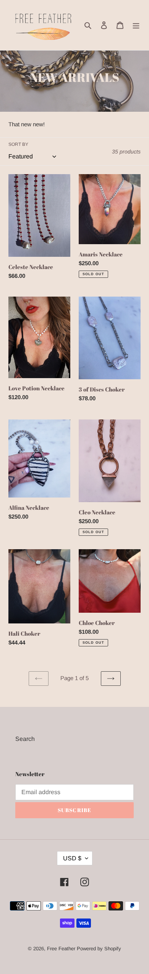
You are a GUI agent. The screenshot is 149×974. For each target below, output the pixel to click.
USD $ (72, 858)
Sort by (18, 144)
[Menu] (136, 25)
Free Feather (61, 948)
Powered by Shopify (99, 948)
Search (25, 739)
